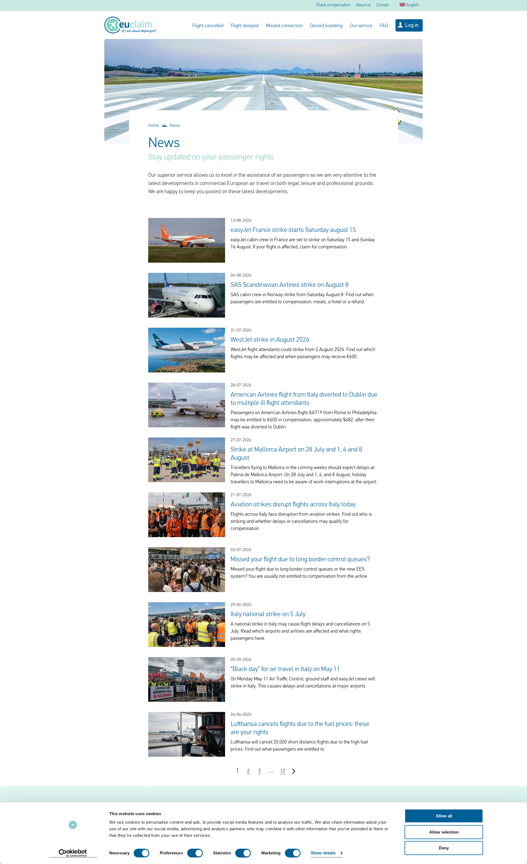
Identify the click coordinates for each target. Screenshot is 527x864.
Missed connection (284, 26)
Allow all (444, 815)
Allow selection (444, 832)
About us (363, 5)
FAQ (384, 26)
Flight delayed (245, 26)
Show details (323, 853)
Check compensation (333, 5)
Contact (382, 5)
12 (282, 771)
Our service (361, 26)
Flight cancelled (207, 26)
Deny (444, 848)
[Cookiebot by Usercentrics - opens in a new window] (73, 853)
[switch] (195, 853)
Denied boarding (326, 26)
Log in (412, 25)
